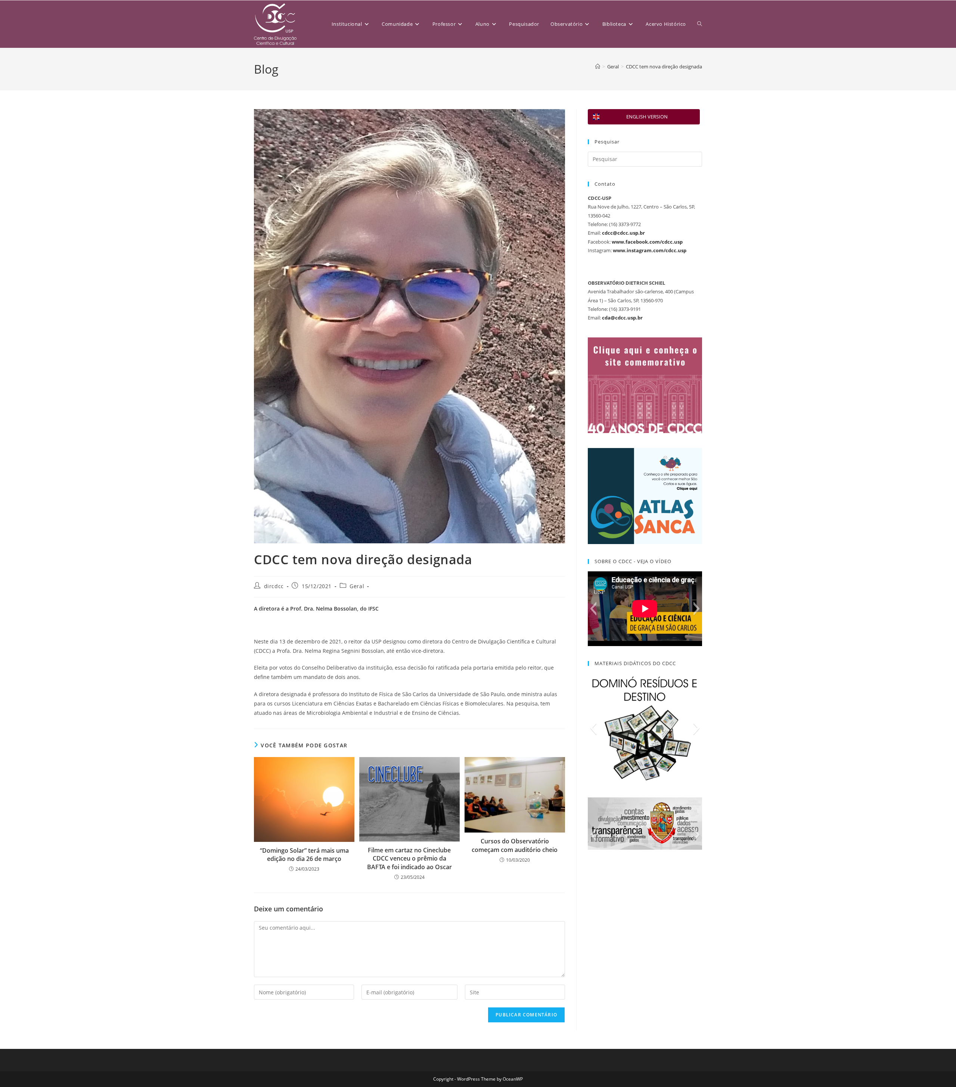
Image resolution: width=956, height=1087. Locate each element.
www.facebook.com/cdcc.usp (647, 241)
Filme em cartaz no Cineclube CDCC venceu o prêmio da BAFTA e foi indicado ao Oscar (409, 858)
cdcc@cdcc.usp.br (623, 232)
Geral (357, 586)
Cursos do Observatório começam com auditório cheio (515, 845)
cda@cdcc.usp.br (622, 317)
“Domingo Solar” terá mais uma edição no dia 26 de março (304, 854)
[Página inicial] (597, 66)
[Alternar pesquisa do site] (700, 24)
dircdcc (274, 586)
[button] (593, 608)
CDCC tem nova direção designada (664, 66)
